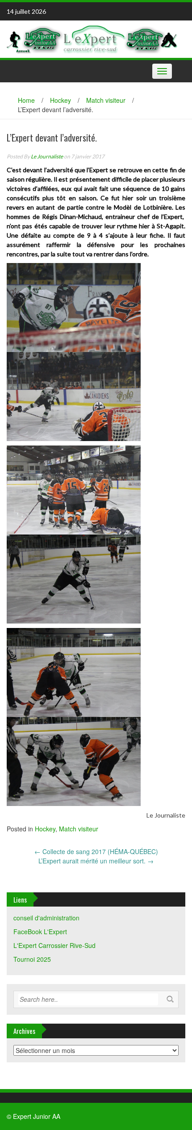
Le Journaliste (47, 156)
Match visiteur (105, 100)
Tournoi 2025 (32, 959)
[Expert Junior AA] (93, 37)
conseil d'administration (46, 917)
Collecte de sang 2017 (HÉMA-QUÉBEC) (96, 851)
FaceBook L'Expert (40, 931)
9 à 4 (95, 235)
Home (26, 100)
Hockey (60, 100)
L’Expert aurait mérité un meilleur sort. (96, 860)
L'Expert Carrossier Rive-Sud (54, 945)
